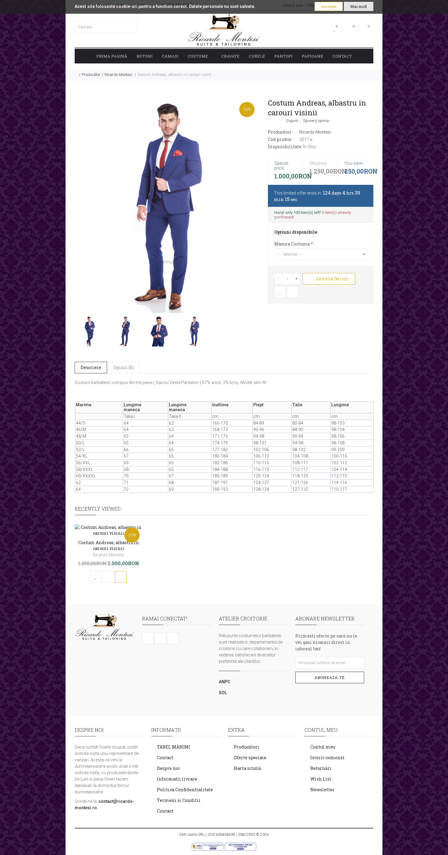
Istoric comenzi (327, 757)
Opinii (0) (123, 367)
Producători (246, 747)
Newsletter (322, 789)
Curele (257, 56)
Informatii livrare (177, 779)
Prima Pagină (111, 56)
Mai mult (358, 6)
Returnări (321, 768)
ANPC (224, 681)
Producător (91, 74)
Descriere (90, 367)
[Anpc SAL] (208, 846)
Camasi (170, 56)
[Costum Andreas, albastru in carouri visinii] (166, 206)
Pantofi (283, 56)
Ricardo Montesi (119, 74)
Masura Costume (292, 244)
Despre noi (168, 768)
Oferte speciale (250, 757)
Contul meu (322, 747)
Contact (342, 56)
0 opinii (292, 121)
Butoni (145, 56)
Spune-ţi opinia (316, 121)
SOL (223, 692)
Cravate (230, 56)
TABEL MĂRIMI (173, 747)
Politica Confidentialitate (185, 789)
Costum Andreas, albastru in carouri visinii (174, 74)
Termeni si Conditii (179, 800)
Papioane (312, 56)
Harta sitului (247, 768)
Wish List (320, 779)
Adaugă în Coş (331, 279)
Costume (198, 56)
